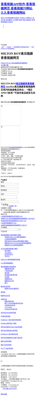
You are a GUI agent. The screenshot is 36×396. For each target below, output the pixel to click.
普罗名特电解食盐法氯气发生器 (11, 338)
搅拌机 (3, 292)
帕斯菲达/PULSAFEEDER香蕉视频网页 (18, 243)
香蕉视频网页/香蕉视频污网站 (21, 47)
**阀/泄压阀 (9, 271)
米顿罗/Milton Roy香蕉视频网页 (15, 237)
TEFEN (7, 256)
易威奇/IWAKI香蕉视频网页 (14, 245)
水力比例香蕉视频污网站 (9, 249)
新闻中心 (29, 18)
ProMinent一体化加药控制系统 (11, 320)
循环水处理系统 (6, 341)
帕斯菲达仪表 (5, 295)
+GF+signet (8, 307)
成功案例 (9, 20)
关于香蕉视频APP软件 (11, 18)
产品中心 (23, 18)
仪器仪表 (4, 299)
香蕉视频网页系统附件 (8, 267)
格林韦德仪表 (9, 301)
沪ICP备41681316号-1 (10, 388)
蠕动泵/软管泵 (5, 286)
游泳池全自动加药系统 (8, 312)
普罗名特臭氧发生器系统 (9, 330)
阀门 (6, 283)
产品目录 (8, 47)
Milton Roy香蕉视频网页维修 (10, 259)
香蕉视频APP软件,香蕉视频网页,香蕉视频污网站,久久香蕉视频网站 (18, 8)
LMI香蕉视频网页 (11, 239)
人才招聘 (15, 20)
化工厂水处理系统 (7, 348)
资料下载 (22, 20)
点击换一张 (13, 206)
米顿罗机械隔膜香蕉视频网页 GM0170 (14, 225)
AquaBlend (8, 253)
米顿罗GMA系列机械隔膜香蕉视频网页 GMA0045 (18, 218)
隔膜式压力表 (9, 281)
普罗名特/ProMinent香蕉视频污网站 (16, 241)
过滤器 (7, 277)
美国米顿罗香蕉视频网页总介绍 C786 (13, 221)
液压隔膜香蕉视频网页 (16, 147)
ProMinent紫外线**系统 (8, 323)
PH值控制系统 (5, 316)
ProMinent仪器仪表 (11, 309)
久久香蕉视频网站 (7, 263)
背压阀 (7, 273)
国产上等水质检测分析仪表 (14, 303)
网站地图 (4, 394)
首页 (2, 18)
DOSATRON (9, 254)
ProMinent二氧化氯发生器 (9, 334)
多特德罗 (8, 251)
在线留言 (28, 20)
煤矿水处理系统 (6, 345)
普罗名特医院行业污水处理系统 (11, 327)
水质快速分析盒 (10, 305)
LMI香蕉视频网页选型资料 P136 (12, 216)
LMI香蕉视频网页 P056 (8, 223)
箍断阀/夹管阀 (9, 269)
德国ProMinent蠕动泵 (12, 288)
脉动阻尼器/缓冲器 (11, 275)
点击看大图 (4, 65)
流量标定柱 (8, 279)
